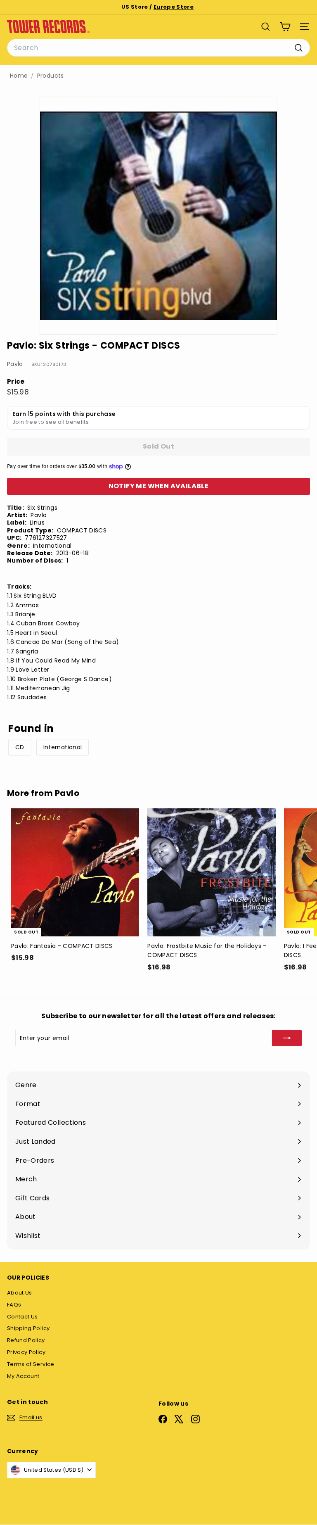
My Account (23, 1376)
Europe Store (174, 7)
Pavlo (15, 364)
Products (50, 76)
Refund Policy (26, 1340)
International (62, 747)
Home (19, 76)
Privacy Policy (26, 1352)
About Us (19, 1293)
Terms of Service (30, 1364)
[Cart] (285, 26)
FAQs (14, 1305)
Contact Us (22, 1317)
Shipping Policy (28, 1328)
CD (19, 747)
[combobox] (158, 48)
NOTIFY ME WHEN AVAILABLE (159, 486)
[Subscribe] (287, 1038)
